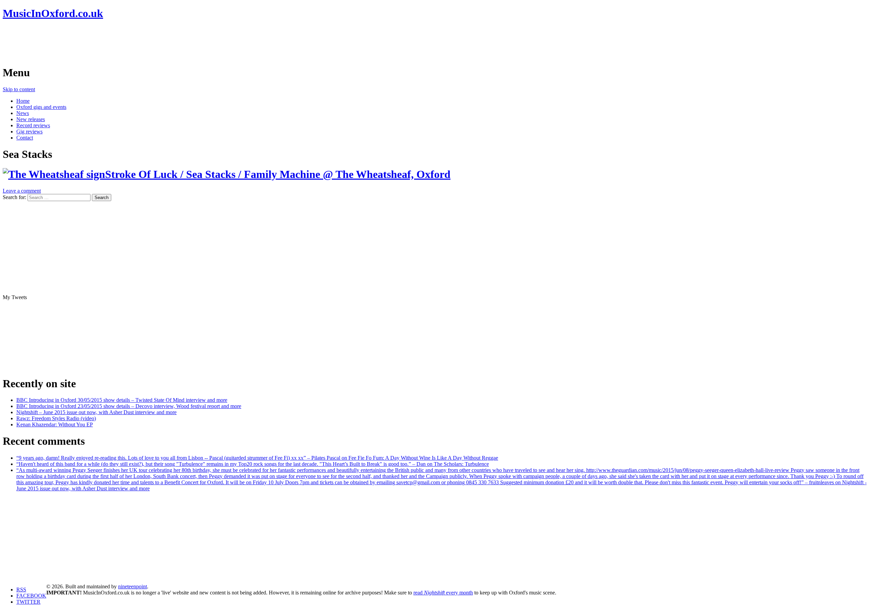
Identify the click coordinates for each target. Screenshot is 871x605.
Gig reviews (29, 131)
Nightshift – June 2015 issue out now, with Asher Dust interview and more (96, 412)
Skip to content (19, 89)
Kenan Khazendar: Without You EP (54, 424)
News (22, 113)
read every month (443, 592)
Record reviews (33, 125)
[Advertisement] (126, 42)
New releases (30, 119)
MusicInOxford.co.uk (53, 13)
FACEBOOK (31, 596)
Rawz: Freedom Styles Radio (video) (56, 418)
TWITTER (28, 602)
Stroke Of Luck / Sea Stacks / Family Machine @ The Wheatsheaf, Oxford (277, 174)
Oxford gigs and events (41, 107)
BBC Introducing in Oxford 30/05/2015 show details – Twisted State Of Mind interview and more (121, 400)
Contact (24, 138)
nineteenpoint (132, 586)
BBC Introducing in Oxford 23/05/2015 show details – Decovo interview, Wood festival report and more (128, 406)
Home (23, 101)
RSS (21, 589)
